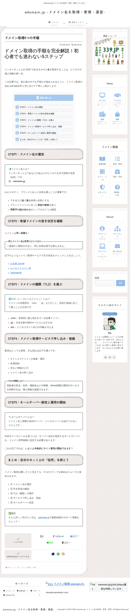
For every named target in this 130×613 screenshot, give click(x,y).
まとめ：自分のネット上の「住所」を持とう (39, 139)
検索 (97, 278)
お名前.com (16, 263)
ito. (110, 332)
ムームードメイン (19, 268)
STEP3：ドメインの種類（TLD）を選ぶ (37, 120)
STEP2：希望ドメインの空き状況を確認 (37, 113)
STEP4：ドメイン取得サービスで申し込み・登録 (41, 126)
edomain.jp (43, 517)
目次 (42, 98)
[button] (66, 542)
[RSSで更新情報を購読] (63, 553)
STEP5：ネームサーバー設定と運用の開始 (38, 133)
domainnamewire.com (57, 592)
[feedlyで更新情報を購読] (58, 553)
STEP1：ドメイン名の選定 (31, 107)
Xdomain (14, 272)
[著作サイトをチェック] (53, 553)
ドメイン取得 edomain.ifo (69, 584)
